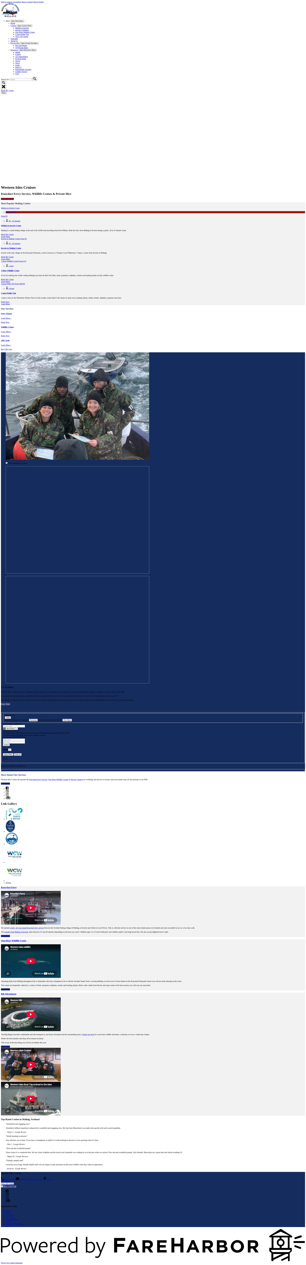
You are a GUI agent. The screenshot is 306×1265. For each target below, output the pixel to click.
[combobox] (14, 726)
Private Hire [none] (15, 43)
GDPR (8, 1222)
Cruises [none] (13, 26)
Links (17, 65)
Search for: (5, 79)
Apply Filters (8, 754)
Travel (17, 61)
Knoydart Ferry (9, 887)
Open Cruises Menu (24, 26)
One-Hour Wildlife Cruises (58, 780)
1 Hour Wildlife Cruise (10, 271)
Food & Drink (20, 59)
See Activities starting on (12, 724)
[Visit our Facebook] (7, 789)
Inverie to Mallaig (22, 30)
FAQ (17, 74)
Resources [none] (14, 50)
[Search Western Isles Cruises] (34, 79)
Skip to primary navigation (11, 2)
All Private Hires (21, 48)
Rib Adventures (21, 46)
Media (17, 52)
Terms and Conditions (14, 1224)
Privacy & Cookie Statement (11, 1263)
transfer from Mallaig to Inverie (16, 932)
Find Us (18, 67)
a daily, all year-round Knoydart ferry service (27, 928)
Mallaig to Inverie (22, 28)
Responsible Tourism (23, 70)
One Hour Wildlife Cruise (25, 32)
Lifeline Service (21, 72)
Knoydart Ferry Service (38, 780)
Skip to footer (38, 2)
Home (13, 23)
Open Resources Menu (28, 50)
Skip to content (27, 2)
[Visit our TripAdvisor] (8, 799)
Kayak (8, 1226)
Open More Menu (17, 21)
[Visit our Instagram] (7, 795)
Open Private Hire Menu (29, 43)
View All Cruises (21, 37)
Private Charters (77, 780)
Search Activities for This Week (50, 720)
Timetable (14, 39)
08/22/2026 (10, 729)
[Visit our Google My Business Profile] (7, 792)
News (17, 63)
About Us (14, 41)
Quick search (10, 715)
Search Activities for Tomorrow (17, 720)
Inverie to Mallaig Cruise (11, 248)
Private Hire (10, 1217)
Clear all (18, 754)
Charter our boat (88, 1034)
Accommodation (21, 57)
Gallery (18, 54)
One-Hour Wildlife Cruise (13, 940)
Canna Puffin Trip (22, 34)
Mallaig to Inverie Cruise (11, 226)
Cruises (8, 1213)
